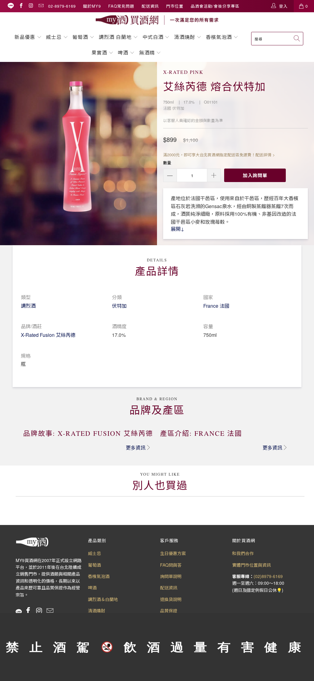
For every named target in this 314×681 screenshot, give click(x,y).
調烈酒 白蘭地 (115, 36)
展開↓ (177, 228)
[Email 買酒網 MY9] (41, 6)
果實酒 (99, 52)
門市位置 (174, 6)
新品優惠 (24, 36)
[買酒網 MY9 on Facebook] (21, 6)
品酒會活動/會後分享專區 (215, 6)
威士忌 (54, 36)
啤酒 (123, 52)
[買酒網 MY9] (157, 20)
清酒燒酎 (184, 36)
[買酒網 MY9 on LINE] (11, 6)
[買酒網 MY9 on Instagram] (30, 6)
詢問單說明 (171, 576)
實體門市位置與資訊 (251, 565)
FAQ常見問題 (121, 6)
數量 (167, 162)
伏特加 (119, 305)
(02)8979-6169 (268, 576)
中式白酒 (154, 36)
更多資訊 (135, 447)
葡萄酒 (80, 36)
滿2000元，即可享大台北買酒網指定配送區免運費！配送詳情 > (219, 155)
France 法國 (216, 305)
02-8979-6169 (62, 6)
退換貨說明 (171, 599)
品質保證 (168, 610)
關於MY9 (92, 6)
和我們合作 (243, 553)
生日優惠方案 (173, 553)
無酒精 (147, 52)
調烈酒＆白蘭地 (103, 599)
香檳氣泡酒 (219, 36)
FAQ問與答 (171, 565)
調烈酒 (28, 305)
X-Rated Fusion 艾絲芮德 (48, 334)
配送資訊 (150, 6)
